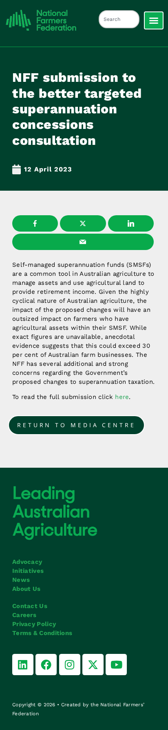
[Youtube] (116, 664)
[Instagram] (69, 664)
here (122, 397)
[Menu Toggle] (154, 20)
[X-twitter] (93, 664)
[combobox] (119, 19)
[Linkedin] (22, 664)
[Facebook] (46, 664)
